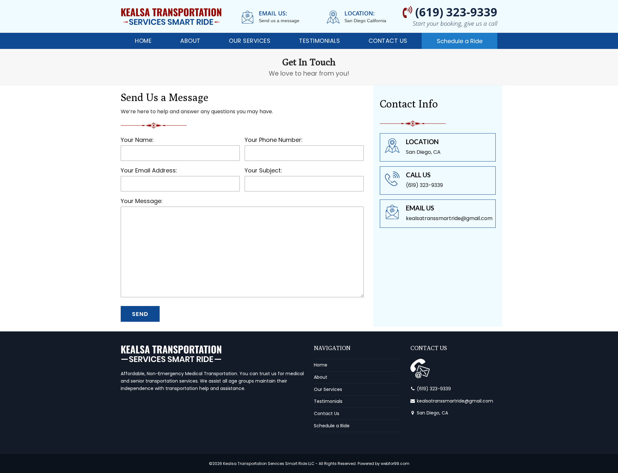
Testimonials (328, 401)
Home (320, 365)
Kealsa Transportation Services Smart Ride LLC (268, 463)
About (320, 377)
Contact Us (326, 413)
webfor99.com (395, 463)
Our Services (328, 389)
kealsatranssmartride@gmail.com (455, 401)
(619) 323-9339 (434, 388)
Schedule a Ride (332, 425)
